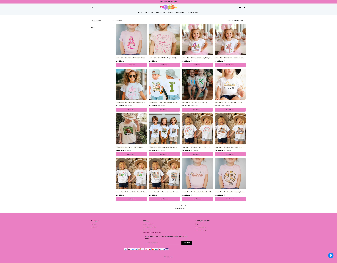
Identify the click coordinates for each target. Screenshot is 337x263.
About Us (93, 224)
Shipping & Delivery (148, 224)
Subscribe (186, 243)
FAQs (196, 224)
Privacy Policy (147, 230)
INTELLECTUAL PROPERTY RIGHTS (152, 233)
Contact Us (94, 227)
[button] (92, 7)
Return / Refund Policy (149, 227)
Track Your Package (201, 230)
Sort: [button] (235, 20)
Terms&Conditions (200, 227)
